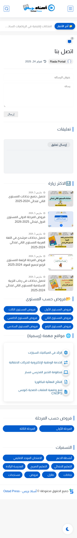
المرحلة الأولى (64, 428)
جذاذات (68, 474)
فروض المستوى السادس (22, 326)
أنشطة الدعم (64, 458)
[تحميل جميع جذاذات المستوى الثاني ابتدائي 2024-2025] (60, 199)
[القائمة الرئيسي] (70, 9)
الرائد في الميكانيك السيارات (45, 352)
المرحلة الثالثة (27, 428)
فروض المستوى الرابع (58, 326)
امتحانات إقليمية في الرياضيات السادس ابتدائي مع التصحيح (27, 26)
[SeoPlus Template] (71, 491)
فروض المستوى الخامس (22, 317)
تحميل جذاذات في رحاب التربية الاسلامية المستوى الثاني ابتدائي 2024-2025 (25, 285)
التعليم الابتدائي (63, 466)
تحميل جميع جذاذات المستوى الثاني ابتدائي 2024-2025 (26, 199)
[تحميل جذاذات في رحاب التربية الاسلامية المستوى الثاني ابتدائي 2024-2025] (60, 283)
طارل (50, 474)
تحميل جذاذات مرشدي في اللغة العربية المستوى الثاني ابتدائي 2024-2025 (25, 242)
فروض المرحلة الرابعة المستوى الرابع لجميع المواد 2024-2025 (26, 262)
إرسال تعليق (59, 144)
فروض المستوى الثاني (58, 317)
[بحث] (6, 9)
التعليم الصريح (38, 466)
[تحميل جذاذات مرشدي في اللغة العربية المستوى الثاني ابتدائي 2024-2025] (60, 240)
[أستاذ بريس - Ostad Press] (38, 8)
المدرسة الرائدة (14, 466)
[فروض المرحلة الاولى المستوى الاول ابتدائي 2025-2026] (60, 219)
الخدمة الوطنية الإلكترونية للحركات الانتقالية (35, 362)
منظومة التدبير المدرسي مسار (43, 372)
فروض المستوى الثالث (22, 309)
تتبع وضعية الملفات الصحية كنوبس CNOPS (40, 391)
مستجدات (14, 474)
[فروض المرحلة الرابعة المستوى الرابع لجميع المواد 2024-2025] (60, 262)
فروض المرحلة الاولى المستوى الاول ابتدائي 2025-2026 (26, 219)
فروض (34, 474)
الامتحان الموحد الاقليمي (27, 458)
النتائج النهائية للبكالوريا (48, 381)
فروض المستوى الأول (57, 309)
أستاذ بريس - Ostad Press (20, 491)
